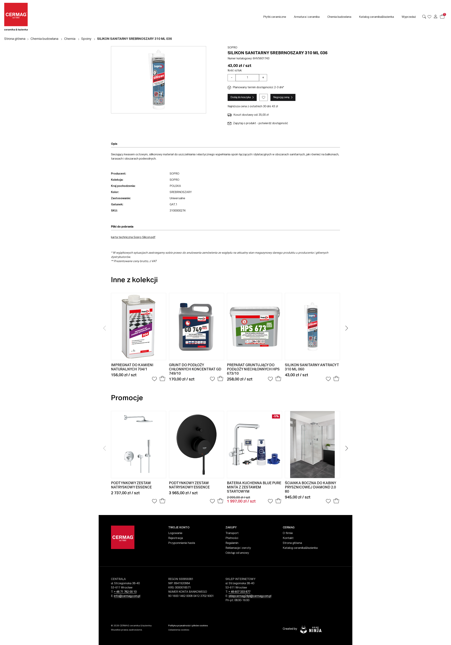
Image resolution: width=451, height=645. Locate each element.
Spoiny (86, 39)
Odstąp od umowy (237, 553)
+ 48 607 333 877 (239, 592)
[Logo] (34, 16)
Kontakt (288, 538)
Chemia (69, 39)
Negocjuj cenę (281, 97)
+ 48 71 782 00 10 (125, 592)
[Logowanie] (435, 17)
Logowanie (175, 533)
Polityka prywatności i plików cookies (188, 626)
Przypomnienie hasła (181, 543)
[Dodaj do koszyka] (162, 379)
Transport (232, 533)
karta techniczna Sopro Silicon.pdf (133, 237)
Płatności (232, 538)
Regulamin (232, 543)
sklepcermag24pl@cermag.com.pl (249, 596)
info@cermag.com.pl (127, 596)
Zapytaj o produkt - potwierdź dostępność (260, 123)
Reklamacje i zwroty (238, 548)
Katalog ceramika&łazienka (300, 548)
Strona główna (14, 39)
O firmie (288, 533)
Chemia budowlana (44, 39)
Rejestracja (175, 538)
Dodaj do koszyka (241, 97)
